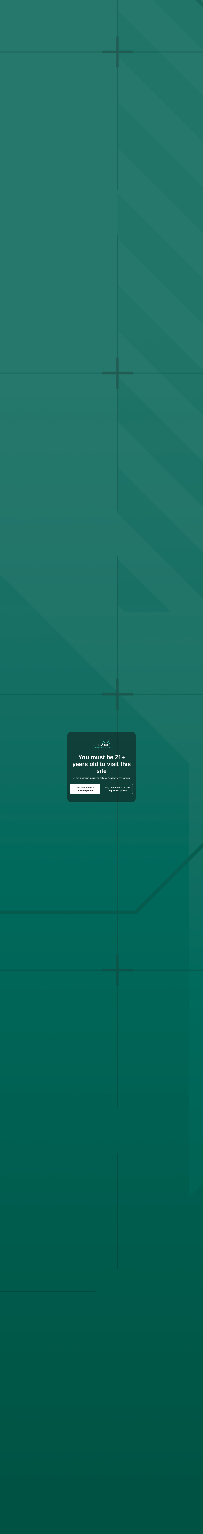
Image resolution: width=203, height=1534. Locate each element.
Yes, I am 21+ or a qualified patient (85, 789)
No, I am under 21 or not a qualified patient (117, 789)
